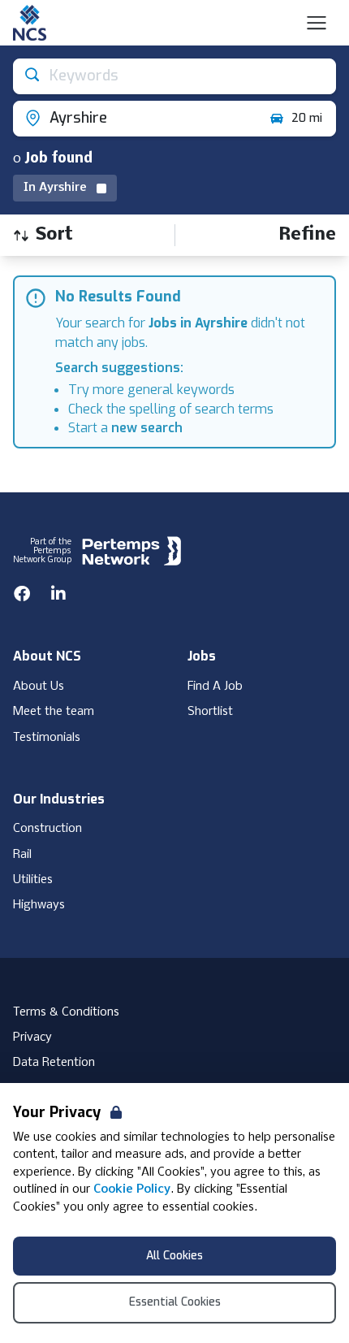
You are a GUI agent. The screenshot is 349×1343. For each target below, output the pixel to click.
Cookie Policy (131, 1189)
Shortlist (210, 711)
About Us (38, 686)
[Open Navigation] (316, 22)
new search (147, 427)
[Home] (29, 23)
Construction (47, 828)
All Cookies (174, 1255)
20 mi (306, 118)
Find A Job (215, 686)
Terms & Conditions (66, 1012)
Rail (22, 854)
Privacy (32, 1037)
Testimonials (46, 737)
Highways (39, 905)
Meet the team (53, 711)
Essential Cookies (175, 1302)
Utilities (33, 879)
